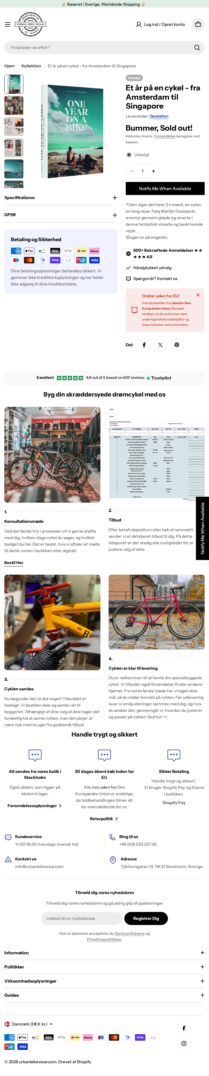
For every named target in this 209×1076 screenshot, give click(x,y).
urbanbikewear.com (37, 1061)
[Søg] (197, 47)
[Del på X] (160, 344)
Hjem (9, 65)
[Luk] (198, 295)
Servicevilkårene (130, 933)
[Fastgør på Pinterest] (176, 344)
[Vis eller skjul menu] (7, 24)
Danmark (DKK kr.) (29, 1024)
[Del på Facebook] (144, 344)
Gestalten (159, 116)
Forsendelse (165, 136)
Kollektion (31, 65)
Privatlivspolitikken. (104, 939)
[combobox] (104, 47)
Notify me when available (165, 188)
